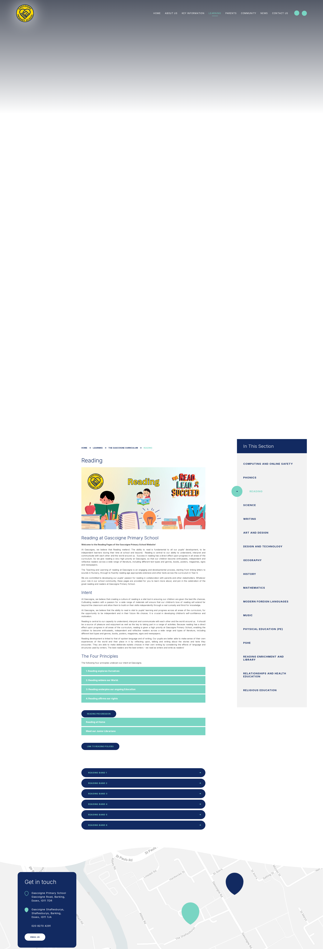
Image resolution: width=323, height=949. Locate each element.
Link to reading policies (100, 746)
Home (84, 448)
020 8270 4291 (41, 925)
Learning (98, 448)
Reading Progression (99, 714)
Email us (35, 937)
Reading (148, 448)
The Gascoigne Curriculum (123, 448)
